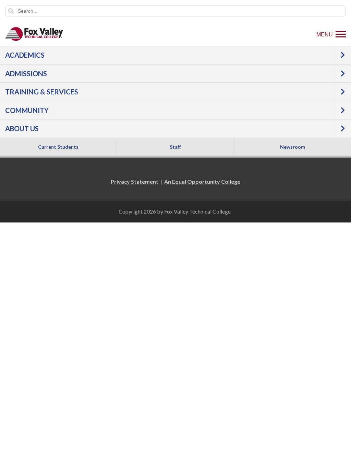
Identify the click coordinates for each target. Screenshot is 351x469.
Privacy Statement (134, 181)
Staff (175, 147)
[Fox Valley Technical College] (34, 34)
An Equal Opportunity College (202, 181)
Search (10, 10)
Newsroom (292, 147)
